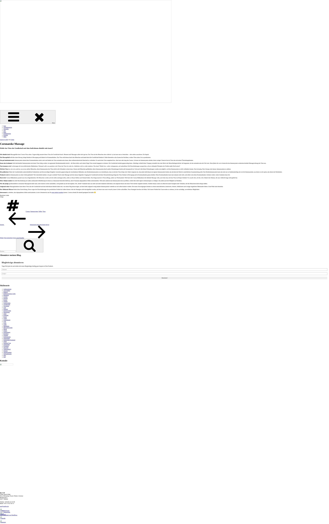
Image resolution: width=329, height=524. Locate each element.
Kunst (5, 317)
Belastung (6, 295)
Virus (44, 211)
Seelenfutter (6, 338)
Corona (28, 211)
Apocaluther (6, 290)
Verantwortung (7, 352)
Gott (4, 307)
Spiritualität (6, 344)
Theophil (5, 347)
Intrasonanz (6, 312)
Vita (4, 130)
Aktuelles (6, 129)
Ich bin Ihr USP (4, 105)
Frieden (5, 301)
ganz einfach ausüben (57, 192)
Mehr (4, 136)
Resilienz (5, 334)
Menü (53, 123)
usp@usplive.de (4, 506)
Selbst (40, 211)
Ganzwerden (6, 303)
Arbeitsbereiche (7, 127)
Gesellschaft (6, 304)
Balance (5, 292)
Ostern (5, 331)
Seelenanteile (7, 337)
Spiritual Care (7, 343)
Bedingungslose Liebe (9, 293)
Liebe (5, 324)
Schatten (5, 335)
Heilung (5, 309)
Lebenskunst (6, 320)
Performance (6, 332)
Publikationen (7, 133)
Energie (5, 298)
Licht (4, 323)
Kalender (5, 315)
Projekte (5, 135)
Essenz (5, 300)
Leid (4, 321)
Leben (5, 318)
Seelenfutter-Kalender (9, 340)
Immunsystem (34, 211)
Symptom (6, 346)
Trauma (5, 351)
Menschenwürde (7, 327)
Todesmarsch (7, 349)
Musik (5, 329)
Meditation (6, 326)
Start (4, 126)
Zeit (4, 357)
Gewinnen (6, 306)
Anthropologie (7, 289)
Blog (4, 132)
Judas (4, 314)
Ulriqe (12, 139)
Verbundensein (7, 354)
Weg (4, 355)
